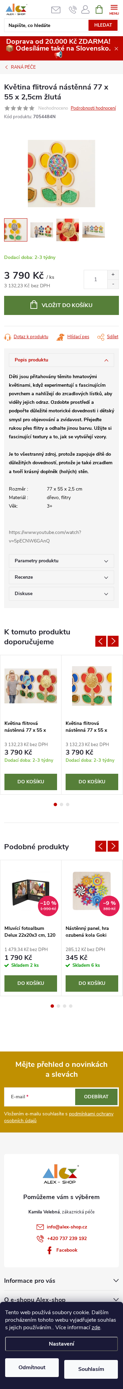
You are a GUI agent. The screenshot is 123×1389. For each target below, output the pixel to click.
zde (96, 1327)
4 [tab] (70, 1006)
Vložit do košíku (67, 305)
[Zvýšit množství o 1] (113, 274)
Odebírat (96, 1097)
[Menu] (114, 9)
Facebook (67, 1250)
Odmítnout (31, 1367)
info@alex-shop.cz (67, 1227)
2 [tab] (61, 804)
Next (113, 641)
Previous (100, 641)
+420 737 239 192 (67, 1238)
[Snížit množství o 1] (113, 284)
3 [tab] (67, 804)
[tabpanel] (31, 724)
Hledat (103, 25)
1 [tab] (55, 804)
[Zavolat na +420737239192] (73, 9)
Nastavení (61, 1344)
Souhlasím (91, 1369)
